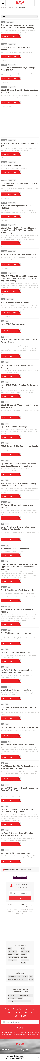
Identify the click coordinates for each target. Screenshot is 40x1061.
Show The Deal (7, 331)
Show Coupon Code (9, 36)
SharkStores (24, 960)
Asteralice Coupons (25, 1001)
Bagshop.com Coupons (26, 995)
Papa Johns (25, 976)
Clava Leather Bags (13, 957)
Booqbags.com (12, 960)
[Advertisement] (20, 11)
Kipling (10, 954)
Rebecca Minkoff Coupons (15, 998)
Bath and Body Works (14, 979)
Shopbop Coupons (13, 1001)
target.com (24, 979)
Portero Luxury (25, 951)
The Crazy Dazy (12, 951)
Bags (16, 7)
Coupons (3, 7)
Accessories (10, 7)
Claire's (23, 963)
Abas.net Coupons (13, 995)
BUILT (23, 948)
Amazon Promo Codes (14, 976)
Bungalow (24, 957)
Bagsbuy (16, 954)
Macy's (31, 979)
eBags (10, 948)
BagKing (23, 954)
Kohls (30, 976)
